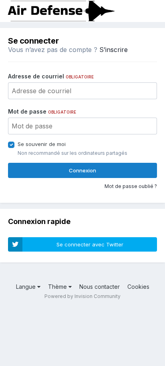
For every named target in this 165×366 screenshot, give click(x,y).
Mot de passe (42, 111)
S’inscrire (113, 50)
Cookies (138, 286)
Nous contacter (99, 286)
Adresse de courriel (51, 76)
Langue (26, 286)
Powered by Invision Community (82, 296)
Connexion (82, 170)
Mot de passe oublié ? (131, 186)
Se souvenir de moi (42, 144)
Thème (58, 286)
